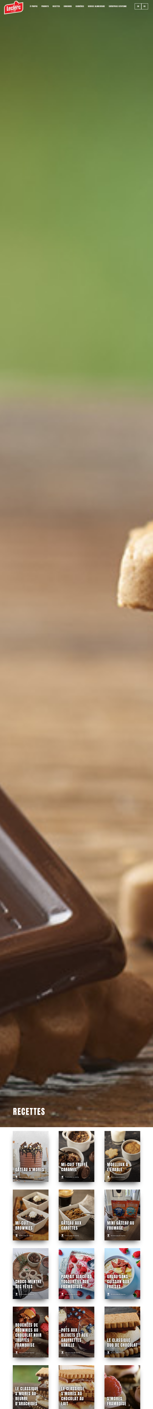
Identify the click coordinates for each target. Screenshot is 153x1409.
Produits (45, 6)
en (138, 6)
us (144, 6)
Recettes (56, 6)
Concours (68, 6)
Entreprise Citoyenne (118, 6)
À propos (34, 6)
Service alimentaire (96, 6)
